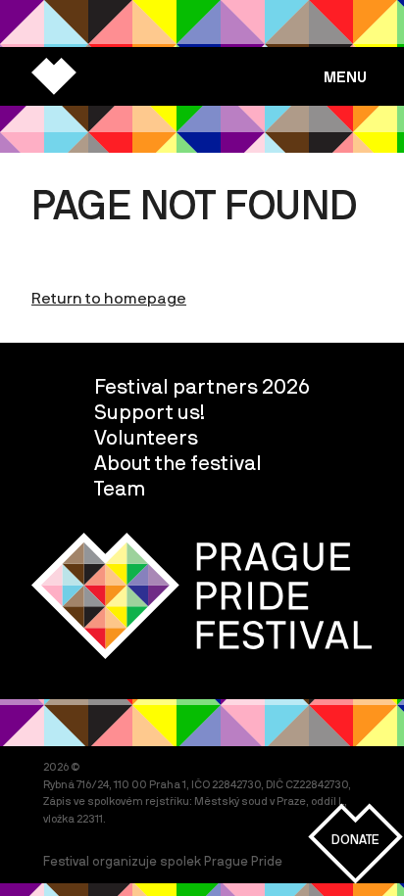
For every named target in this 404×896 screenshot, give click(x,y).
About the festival (178, 462)
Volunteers (146, 436)
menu (345, 76)
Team (119, 487)
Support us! (149, 411)
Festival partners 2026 (202, 386)
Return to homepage (108, 298)
